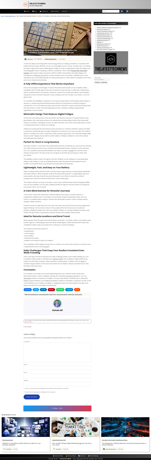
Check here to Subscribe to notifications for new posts (40, 392)
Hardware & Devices (102, 40)
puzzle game (78, 294)
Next (60, 408)
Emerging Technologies (103, 36)
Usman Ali (30, 59)
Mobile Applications (10, 16)
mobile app (71, 294)
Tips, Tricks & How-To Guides (104, 49)
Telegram (69, 289)
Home (2, 16)
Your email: (97, 77)
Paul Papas (8, 449)
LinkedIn (43, 289)
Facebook (28, 289)
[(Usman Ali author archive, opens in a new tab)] (57, 307)
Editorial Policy (28, 322)
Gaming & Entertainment (103, 38)
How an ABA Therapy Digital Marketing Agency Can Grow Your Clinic (72, 444)
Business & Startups (102, 29)
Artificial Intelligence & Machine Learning (108, 27)
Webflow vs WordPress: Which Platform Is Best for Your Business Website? (21, 444)
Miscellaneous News (102, 44)
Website (26, 380)
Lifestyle (99, 42)
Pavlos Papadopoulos (111, 449)
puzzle (71, 151)
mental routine (58, 259)
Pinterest (51, 289)
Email (25, 372)
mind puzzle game (62, 294)
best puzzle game (33, 294)
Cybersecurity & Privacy (103, 33)
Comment (27, 341)
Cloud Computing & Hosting (104, 31)
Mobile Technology (102, 45)
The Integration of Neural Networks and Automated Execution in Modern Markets (124, 444)
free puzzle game (44, 294)
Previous (55, 408)
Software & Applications (103, 47)
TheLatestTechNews (65, 459)
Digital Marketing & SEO (103, 35)
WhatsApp (60, 289)
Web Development (7, 440)
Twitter (36, 289)
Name (26, 364)
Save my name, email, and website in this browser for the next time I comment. (47, 388)
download (27, 278)
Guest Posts (52, 294)
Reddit (77, 289)
